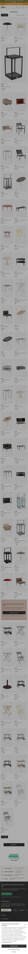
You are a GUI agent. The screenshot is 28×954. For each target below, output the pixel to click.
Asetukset (14, 951)
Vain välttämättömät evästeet (14, 949)
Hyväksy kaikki (14, 946)
